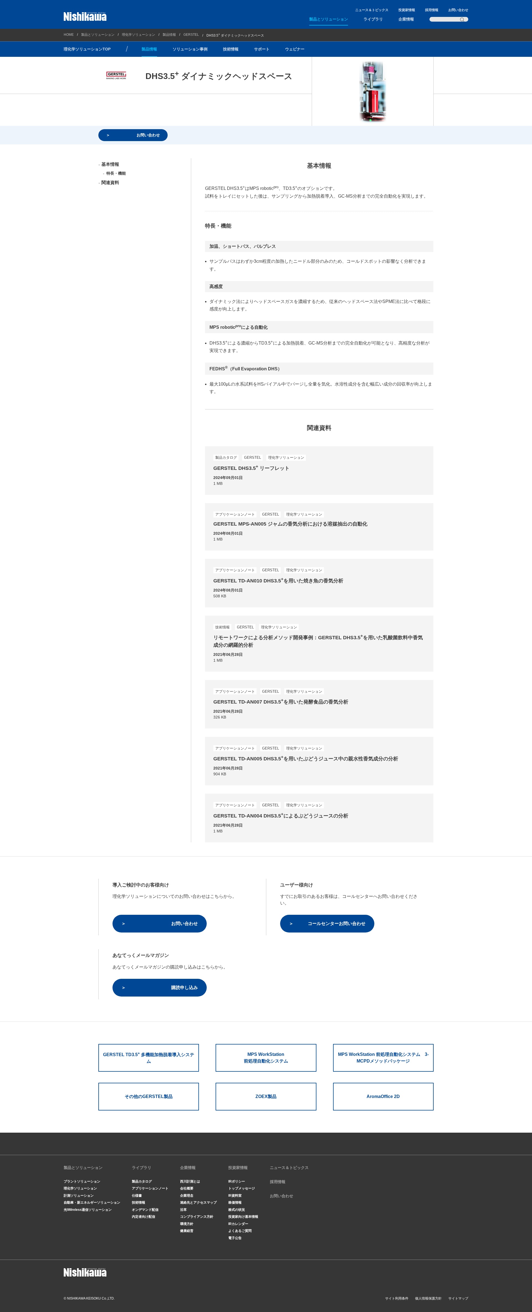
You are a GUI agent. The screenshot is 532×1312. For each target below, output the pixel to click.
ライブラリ (373, 19)
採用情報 (431, 10)
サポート (262, 49)
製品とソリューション (328, 19)
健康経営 (186, 1231)
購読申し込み (184, 987)
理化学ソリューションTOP (87, 49)
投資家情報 (406, 10)
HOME (69, 35)
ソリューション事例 (190, 49)
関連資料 (110, 182)
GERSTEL (191, 35)
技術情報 (231, 49)
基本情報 (110, 164)
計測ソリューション (79, 1196)
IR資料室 (235, 1196)
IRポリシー (236, 1181)
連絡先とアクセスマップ (198, 1202)
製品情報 (169, 35)
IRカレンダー (238, 1224)
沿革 (183, 1210)
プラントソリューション (82, 1181)
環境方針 (186, 1224)
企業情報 (406, 19)
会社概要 (186, 1188)
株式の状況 (236, 1210)
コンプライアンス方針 (196, 1217)
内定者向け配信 (143, 1217)
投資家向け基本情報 (243, 1217)
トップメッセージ (241, 1188)
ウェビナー (295, 49)
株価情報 (235, 1202)
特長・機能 (116, 173)
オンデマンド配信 (145, 1210)
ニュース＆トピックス (371, 10)
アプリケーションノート (150, 1188)
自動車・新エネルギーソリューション (92, 1202)
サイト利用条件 (396, 1298)
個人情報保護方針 (428, 1298)
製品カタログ (142, 1181)
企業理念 (186, 1196)
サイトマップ (458, 1298)
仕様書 (137, 1196)
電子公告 (235, 1238)
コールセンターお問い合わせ (336, 923)
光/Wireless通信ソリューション (88, 1210)
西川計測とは (190, 1181)
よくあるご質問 (240, 1231)
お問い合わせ (458, 10)
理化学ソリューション (138, 35)
